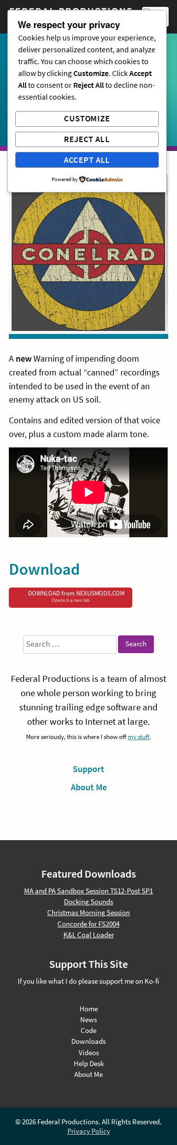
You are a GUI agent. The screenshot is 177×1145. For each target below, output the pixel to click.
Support (88, 769)
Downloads (88, 1041)
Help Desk (89, 1063)
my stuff (138, 736)
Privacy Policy (88, 1131)
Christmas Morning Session (88, 912)
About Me (89, 787)
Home (89, 1008)
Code (88, 1030)
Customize (87, 118)
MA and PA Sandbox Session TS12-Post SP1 (88, 890)
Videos (89, 1052)
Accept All (87, 159)
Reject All (87, 139)
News (88, 1019)
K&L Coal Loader (88, 934)
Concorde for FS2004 (88, 923)
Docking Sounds (88, 901)
